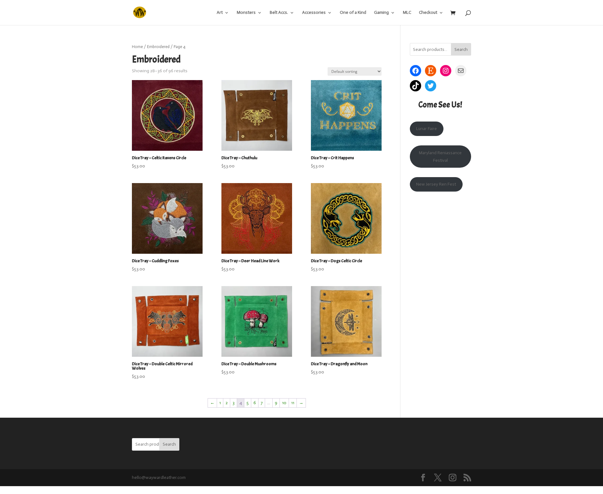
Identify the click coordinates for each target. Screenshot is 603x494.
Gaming (381, 12)
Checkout (428, 12)
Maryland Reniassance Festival (440, 156)
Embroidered (158, 46)
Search (461, 49)
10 (284, 402)
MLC (407, 12)
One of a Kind (353, 12)
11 (292, 402)
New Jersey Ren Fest (436, 184)
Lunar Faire (426, 128)
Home (137, 46)
